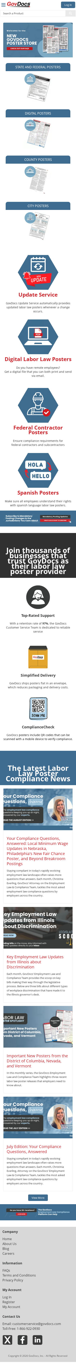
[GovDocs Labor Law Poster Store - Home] (19, 4)
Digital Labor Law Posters (38, 359)
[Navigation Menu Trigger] (3, 4)
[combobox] (31, 13)
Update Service (38, 294)
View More (38, 1198)
